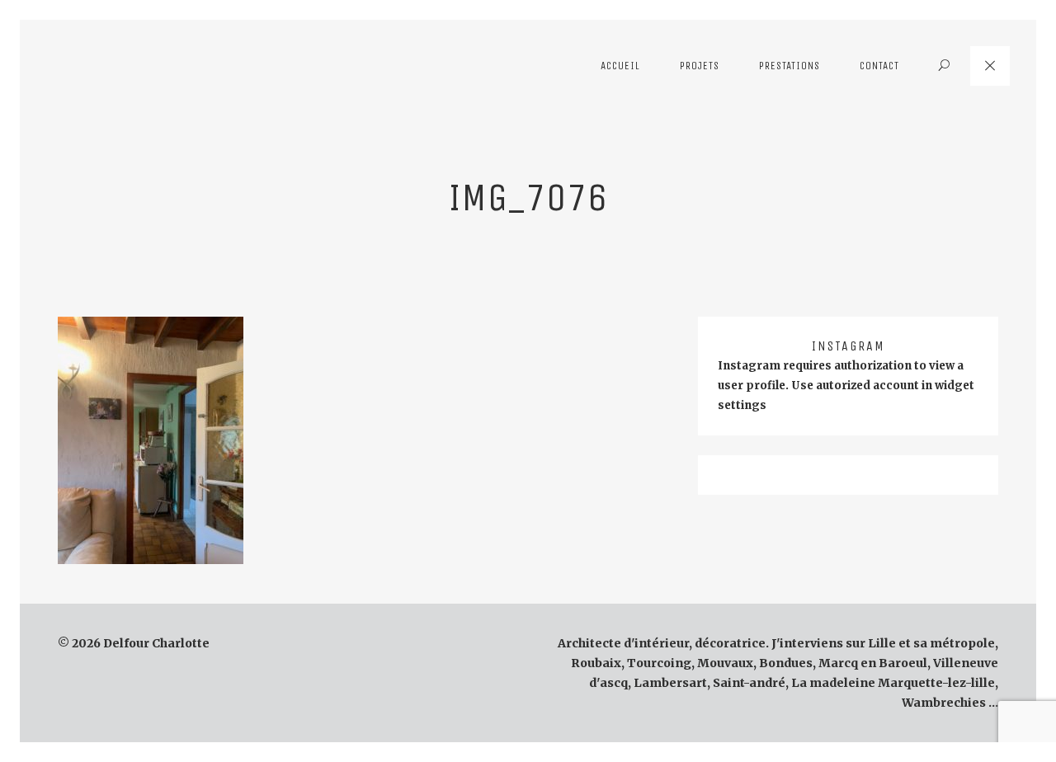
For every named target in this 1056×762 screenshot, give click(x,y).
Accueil (620, 65)
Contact (879, 65)
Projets (699, 65)
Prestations (789, 65)
